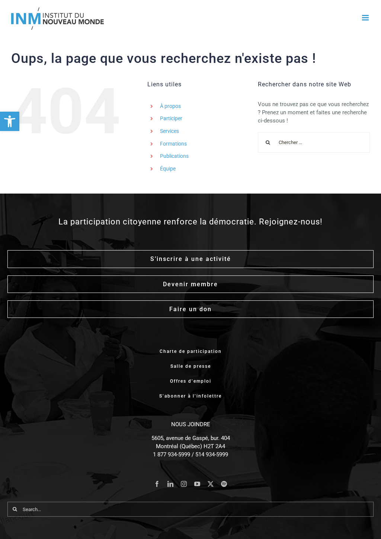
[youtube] (197, 484)
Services (169, 131)
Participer (171, 118)
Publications (174, 156)
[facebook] (157, 484)
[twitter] (211, 484)
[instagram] (184, 484)
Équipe (168, 169)
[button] (9, 121)
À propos (170, 106)
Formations (173, 144)
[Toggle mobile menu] (366, 18)
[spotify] (224, 484)
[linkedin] (170, 484)
